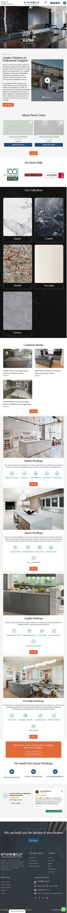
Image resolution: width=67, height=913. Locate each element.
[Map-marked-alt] (58, 3)
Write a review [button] (15, 804)
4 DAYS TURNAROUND (33, 777)
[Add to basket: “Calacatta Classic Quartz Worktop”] (30, 122)
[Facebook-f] (50, 3)
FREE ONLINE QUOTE (11, 778)
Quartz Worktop (17, 139)
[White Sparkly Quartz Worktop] (48, 127)
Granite (48, 238)
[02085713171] (34, 882)
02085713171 (43, 882)
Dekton (17, 332)
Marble (17, 285)
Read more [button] (37, 806)
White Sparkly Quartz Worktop (48, 136)
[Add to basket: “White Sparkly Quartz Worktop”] (60, 122)
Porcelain (48, 285)
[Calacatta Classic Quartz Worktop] (18, 127)
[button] (63, 3)
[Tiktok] (55, 3)
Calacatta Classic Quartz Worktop (17, 136)
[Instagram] (53, 3)
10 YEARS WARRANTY (54, 777)
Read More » (6, 375)
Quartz (17, 238)
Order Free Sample (17, 144)
